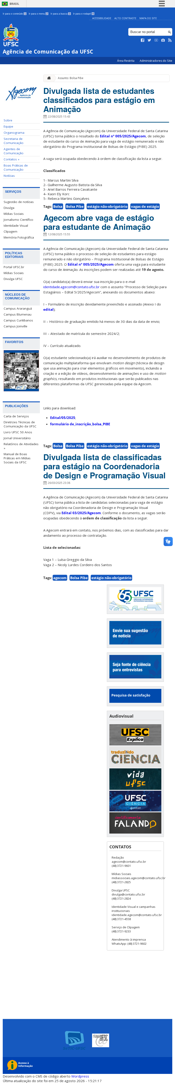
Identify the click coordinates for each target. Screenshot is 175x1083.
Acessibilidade (101, 18)
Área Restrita (126, 61)
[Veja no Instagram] (163, 40)
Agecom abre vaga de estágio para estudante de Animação (98, 222)
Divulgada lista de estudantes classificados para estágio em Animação (99, 100)
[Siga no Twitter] (149, 40)
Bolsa (57, 206)
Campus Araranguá (18, 308)
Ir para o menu (38, 13)
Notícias (9, 176)
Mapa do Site (148, 18)
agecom (60, 577)
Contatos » (11, 159)
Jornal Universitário (17, 438)
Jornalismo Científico (18, 220)
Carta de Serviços (16, 416)
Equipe (8, 126)
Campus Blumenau (17, 314)
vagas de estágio (145, 206)
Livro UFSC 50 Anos (18, 432)
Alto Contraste (125, 18)
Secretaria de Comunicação (13, 141)
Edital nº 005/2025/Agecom (123, 136)
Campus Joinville (15, 326)
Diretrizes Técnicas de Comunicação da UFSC (20, 424)
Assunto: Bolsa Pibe (70, 78)
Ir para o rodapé (83, 13)
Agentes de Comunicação (13, 151)
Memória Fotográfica (19, 237)
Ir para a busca (60, 13)
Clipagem (10, 231)
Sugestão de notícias (19, 202)
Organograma (14, 133)
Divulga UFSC (13, 279)
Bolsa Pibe (75, 206)
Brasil (14, 4)
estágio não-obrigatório (107, 206)
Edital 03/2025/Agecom (81, 513)
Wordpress (80, 1076)
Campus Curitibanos (18, 320)
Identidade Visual (16, 225)
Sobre (8, 120)
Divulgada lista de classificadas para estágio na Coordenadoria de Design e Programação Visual (104, 466)
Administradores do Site (156, 61)
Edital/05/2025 (62, 417)
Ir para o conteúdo (14, 13)
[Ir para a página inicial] (48, 78)
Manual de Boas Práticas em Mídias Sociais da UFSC (17, 458)
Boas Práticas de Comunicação (16, 167)
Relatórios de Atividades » (21, 446)
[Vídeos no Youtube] (156, 40)
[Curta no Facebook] (142, 40)
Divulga (9, 208)
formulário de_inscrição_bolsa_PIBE (80, 424)
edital (48, 309)
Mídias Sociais (14, 214)
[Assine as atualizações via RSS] (170, 40)
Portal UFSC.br (14, 267)
